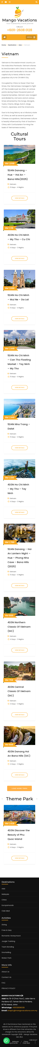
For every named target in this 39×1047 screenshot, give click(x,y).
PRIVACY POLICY (8, 988)
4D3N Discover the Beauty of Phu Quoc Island (19, 835)
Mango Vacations (19, 20)
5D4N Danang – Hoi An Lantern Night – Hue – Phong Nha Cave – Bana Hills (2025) (19, 558)
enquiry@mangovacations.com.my (22, 1010)
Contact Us (6, 977)
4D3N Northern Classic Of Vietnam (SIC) (19, 627)
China (4, 900)
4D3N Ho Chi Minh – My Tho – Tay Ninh (18, 489)
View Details (19, 198)
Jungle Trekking (8, 941)
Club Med (6, 911)
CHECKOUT (33, 1040)
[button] (6, 1040)
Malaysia (5, 894)
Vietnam (13, 184)
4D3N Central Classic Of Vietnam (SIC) (19, 691)
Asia (3, 888)
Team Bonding (8, 947)
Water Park (6, 958)
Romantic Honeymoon (11, 936)
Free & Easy (7, 930)
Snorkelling (6, 952)
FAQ (3, 983)
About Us (5, 971)
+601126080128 (18, 1007)
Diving (4, 924)
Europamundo (8, 905)
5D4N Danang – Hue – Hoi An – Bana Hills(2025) (18, 175)
